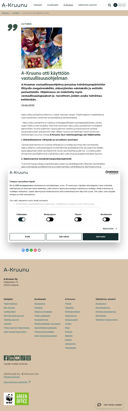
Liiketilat (7, 323)
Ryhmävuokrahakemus (106, 311)
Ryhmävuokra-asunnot (14, 315)
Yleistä (68, 303)
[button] (109, 404)
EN (120, 5)
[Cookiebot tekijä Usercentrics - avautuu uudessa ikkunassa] (107, 172)
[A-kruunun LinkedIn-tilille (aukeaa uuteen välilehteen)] (11, 357)
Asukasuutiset (71, 319)
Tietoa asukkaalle (42, 315)
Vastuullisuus (71, 315)
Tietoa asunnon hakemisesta (16, 327)
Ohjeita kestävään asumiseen (47, 323)
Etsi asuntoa (9, 307)
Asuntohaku (101, 315)
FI (115, 5)
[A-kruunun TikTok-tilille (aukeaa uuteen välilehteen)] (22, 357)
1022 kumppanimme (24, 185)
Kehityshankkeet (72, 311)
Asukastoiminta (41, 319)
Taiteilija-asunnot (11, 319)
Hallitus (68, 339)
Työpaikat (69, 307)
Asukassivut (39, 303)
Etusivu (5, 13)
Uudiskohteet (10, 311)
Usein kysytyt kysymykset (15, 331)
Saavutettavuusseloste (15, 382)
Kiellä (27, 237)
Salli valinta (64, 237)
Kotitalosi (38, 307)
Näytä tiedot (108, 229)
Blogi (67, 327)
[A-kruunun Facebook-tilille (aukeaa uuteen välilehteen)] (6, 357)
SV (124, 5)
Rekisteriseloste (12, 377)
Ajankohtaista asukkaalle (45, 327)
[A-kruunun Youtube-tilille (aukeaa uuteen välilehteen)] (17, 357)
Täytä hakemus (10, 303)
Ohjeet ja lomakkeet (43, 311)
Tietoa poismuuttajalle (44, 331)
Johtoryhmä (70, 343)
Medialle (69, 335)
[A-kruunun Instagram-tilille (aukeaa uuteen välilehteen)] (30, 357)
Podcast (68, 331)
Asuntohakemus (103, 307)
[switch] (50, 219)
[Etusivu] (14, 5)
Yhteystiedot (70, 347)
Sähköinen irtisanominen (107, 319)
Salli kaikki (100, 237)
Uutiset (15, 13)
